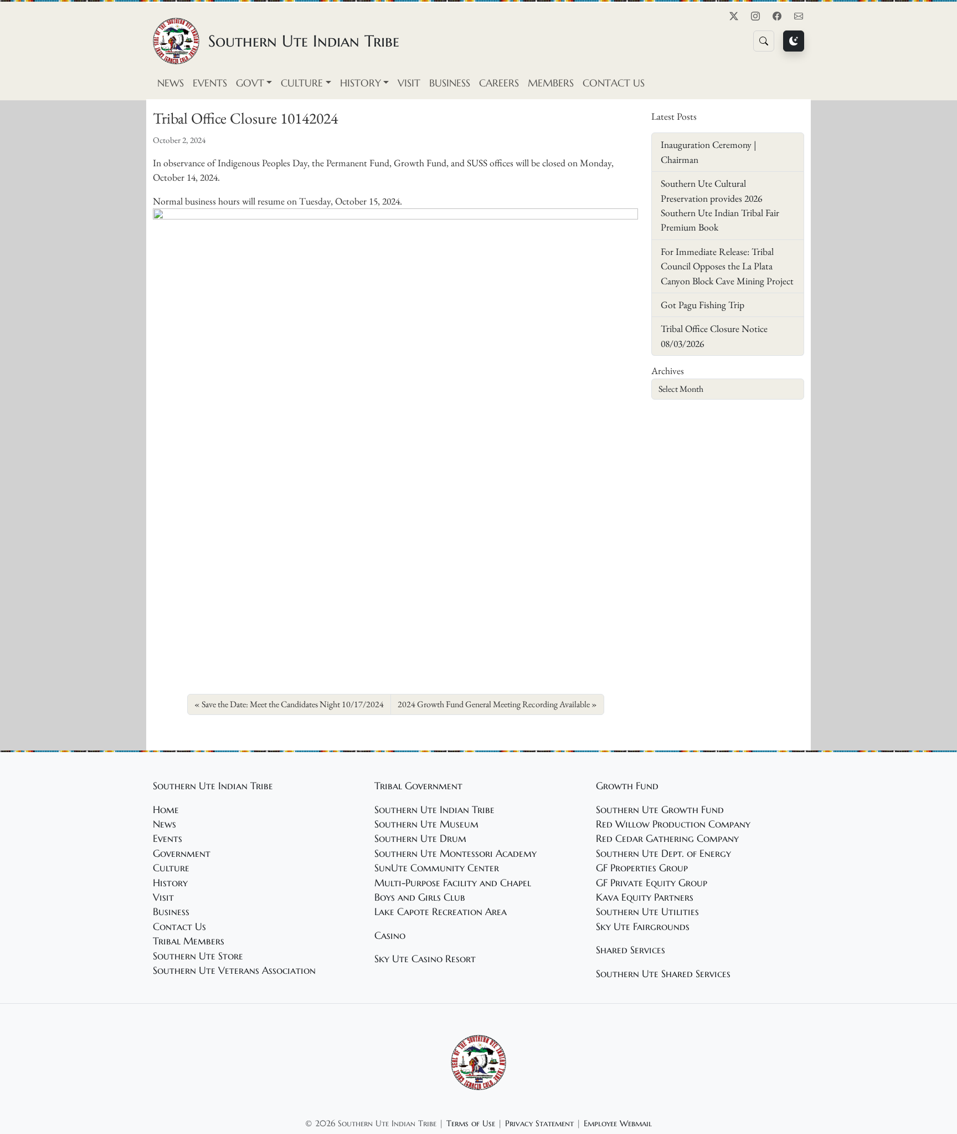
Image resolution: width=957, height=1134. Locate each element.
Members (551, 83)
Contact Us (614, 83)
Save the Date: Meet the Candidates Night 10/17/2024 (293, 704)
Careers (499, 83)
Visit (409, 83)
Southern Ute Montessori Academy (455, 853)
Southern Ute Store (198, 956)
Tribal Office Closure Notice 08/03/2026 (714, 335)
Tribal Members (188, 941)
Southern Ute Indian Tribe (434, 810)
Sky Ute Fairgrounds (643, 927)
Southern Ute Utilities (647, 912)
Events (210, 83)
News (170, 83)
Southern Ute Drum (420, 838)
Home (166, 810)
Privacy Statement (539, 1123)
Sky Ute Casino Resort (425, 959)
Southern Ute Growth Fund (660, 810)
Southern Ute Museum (426, 824)
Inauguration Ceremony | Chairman (709, 151)
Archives (667, 370)
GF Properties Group (642, 868)
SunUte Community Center (436, 868)
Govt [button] (250, 83)
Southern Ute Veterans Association (234, 970)
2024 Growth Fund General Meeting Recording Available (494, 704)
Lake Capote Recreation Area (440, 912)
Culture (171, 868)
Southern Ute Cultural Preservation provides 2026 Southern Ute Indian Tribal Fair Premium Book (720, 205)
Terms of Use (470, 1123)
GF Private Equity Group (651, 883)
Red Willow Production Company (673, 824)
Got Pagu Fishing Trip (702, 304)
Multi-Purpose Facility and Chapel (452, 883)
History (170, 883)
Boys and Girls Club (419, 897)
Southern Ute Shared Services (663, 974)
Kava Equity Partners (644, 897)
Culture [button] (302, 83)
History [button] (360, 83)
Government (181, 853)
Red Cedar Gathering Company (667, 838)
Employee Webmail (618, 1123)
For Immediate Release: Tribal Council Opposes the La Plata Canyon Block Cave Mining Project (727, 266)
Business (449, 83)
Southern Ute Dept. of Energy (663, 853)
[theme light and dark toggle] (793, 41)
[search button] (764, 41)
